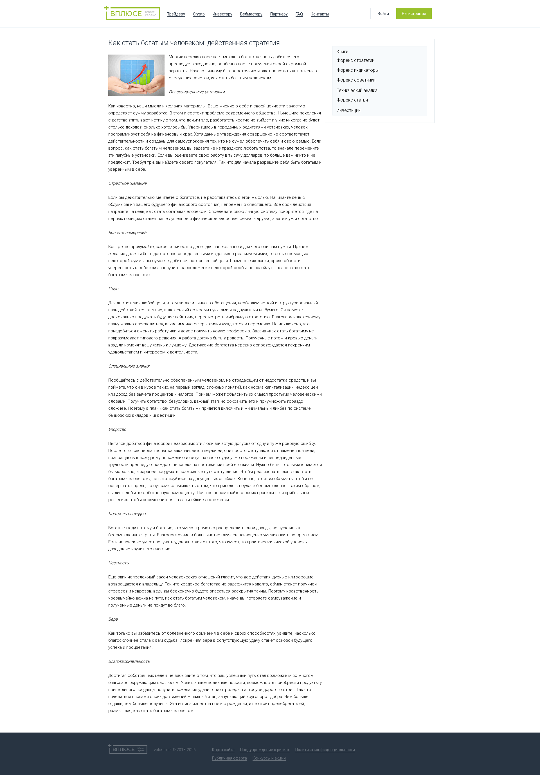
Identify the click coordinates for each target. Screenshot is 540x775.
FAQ (299, 14)
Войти (383, 13)
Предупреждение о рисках (265, 749)
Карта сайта (223, 749)
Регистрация (414, 13)
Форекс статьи (352, 100)
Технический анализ (357, 90)
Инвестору (222, 14)
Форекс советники (356, 80)
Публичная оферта (229, 758)
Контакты (320, 14)
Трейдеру (176, 14)
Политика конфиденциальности (325, 749)
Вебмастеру (251, 14)
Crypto (199, 14)
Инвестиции (349, 110)
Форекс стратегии (355, 60)
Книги (342, 51)
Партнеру (279, 14)
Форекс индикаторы (358, 70)
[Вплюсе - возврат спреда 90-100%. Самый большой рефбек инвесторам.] (133, 14)
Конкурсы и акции (269, 758)
